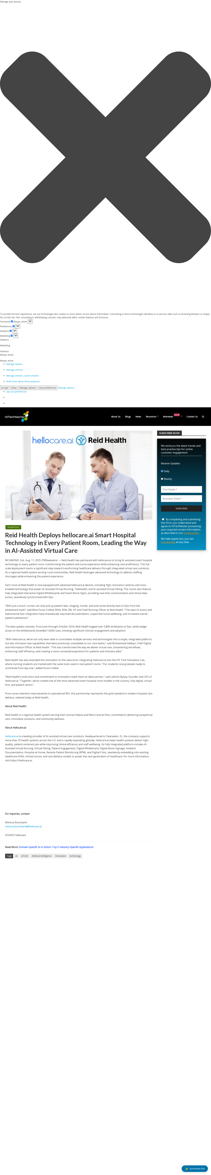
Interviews (171, 416)
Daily (166, 471)
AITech (24, 855)
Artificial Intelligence (42, 855)
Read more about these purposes (23, 381)
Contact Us (192, 416)
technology (75, 855)
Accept (4, 387)
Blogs (128, 416)
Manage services (14, 369)
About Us (115, 416)
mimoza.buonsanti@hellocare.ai (23, 826)
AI (16, 855)
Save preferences (47, 387)
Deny (13, 387)
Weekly (167, 479)
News (138, 416)
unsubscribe (168, 542)
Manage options (14, 364)
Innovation (60, 855)
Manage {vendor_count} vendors (22, 375)
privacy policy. (191, 533)
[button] (105, 157)
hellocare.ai (11, 736)
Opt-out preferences (16, 391)
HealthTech (13, 527)
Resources (151, 416)
